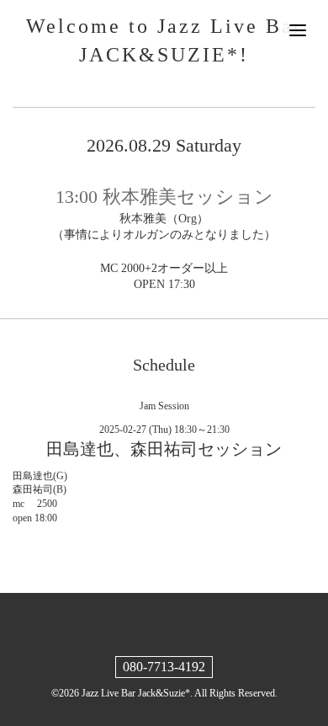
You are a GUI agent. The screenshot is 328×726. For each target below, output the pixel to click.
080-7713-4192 (164, 666)
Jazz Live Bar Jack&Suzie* (136, 693)
